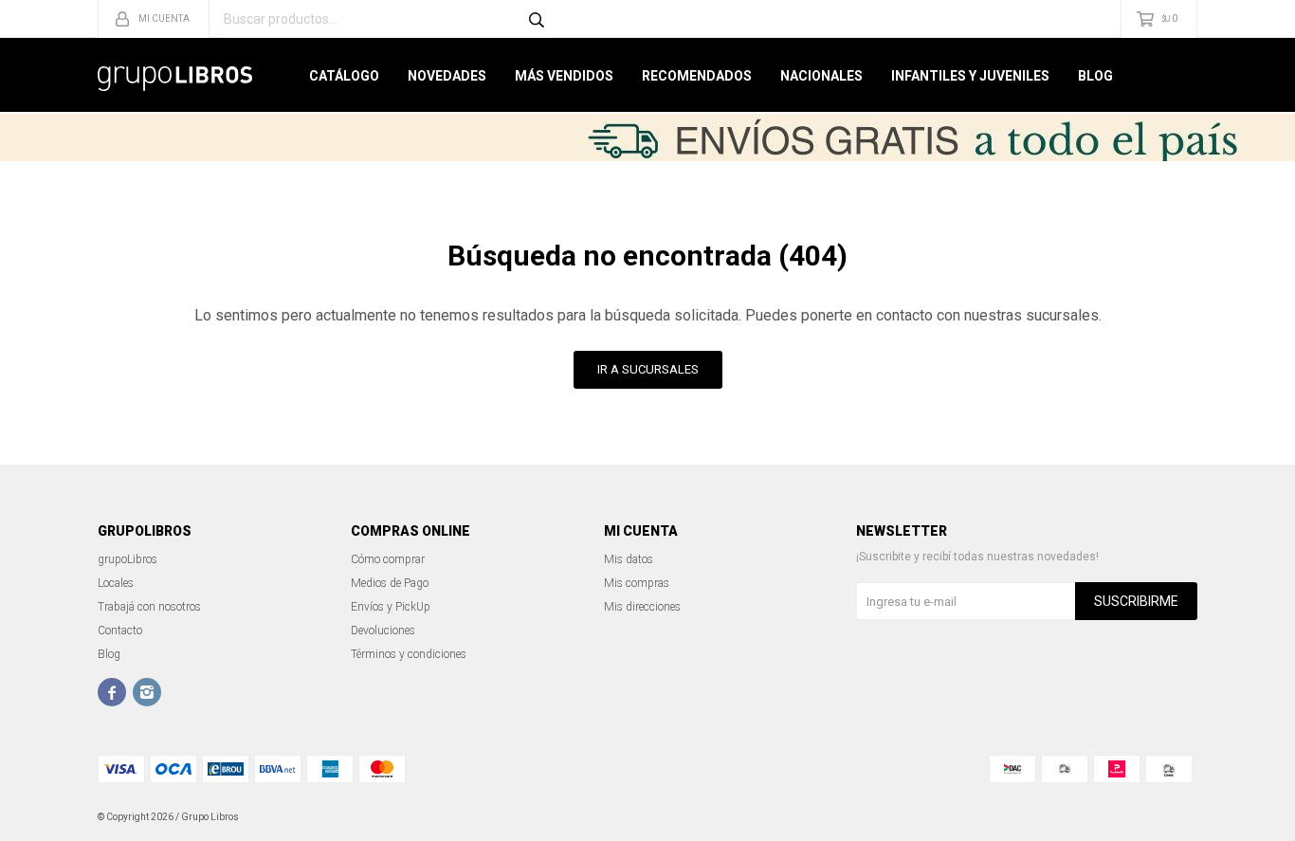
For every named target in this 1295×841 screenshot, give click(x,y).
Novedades (447, 75)
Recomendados (697, 75)
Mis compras (636, 583)
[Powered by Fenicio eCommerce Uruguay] (1168, 817)
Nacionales (821, 75)
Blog (1095, 75)
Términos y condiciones (408, 654)
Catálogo (344, 75)
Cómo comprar (388, 559)
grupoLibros (127, 559)
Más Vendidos (564, 75)
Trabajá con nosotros (149, 606)
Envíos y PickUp (390, 606)
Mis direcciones (642, 606)
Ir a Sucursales (648, 369)
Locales (116, 583)
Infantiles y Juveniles (970, 75)
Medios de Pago (390, 583)
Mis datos (628, 559)
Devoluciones (383, 630)
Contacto (120, 630)
